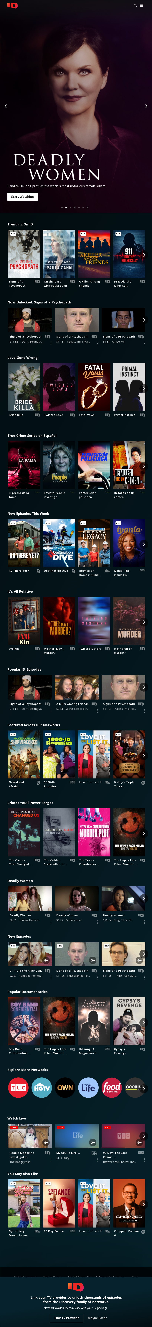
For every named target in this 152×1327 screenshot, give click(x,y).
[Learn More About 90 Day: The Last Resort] (144, 1160)
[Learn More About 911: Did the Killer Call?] (51, 978)
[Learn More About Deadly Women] (51, 922)
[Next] (146, 106)
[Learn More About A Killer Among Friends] (98, 711)
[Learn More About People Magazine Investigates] (51, 1160)
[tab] (62, 207)
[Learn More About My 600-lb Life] (98, 1160)
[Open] (141, 6)
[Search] (134, 5)
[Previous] (5, 106)
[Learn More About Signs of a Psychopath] (51, 343)
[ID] (12, 6)
